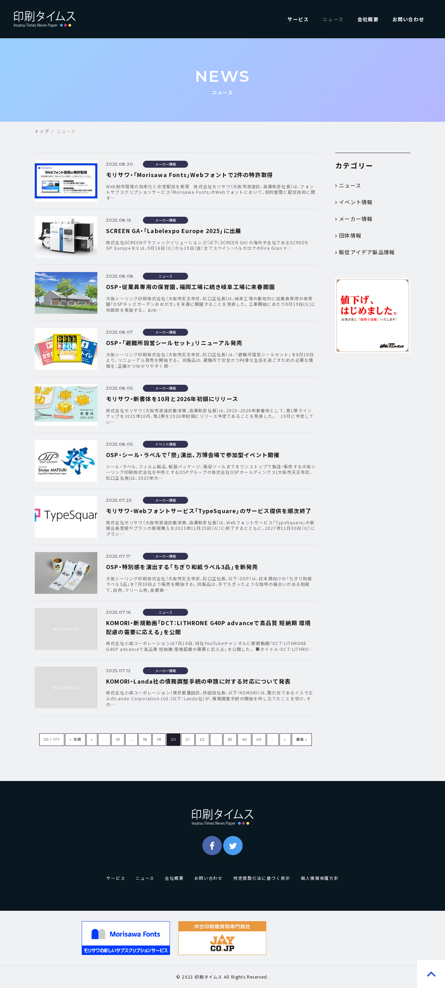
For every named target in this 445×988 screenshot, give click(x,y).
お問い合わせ (408, 19)
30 (230, 739)
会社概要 (368, 19)
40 (244, 739)
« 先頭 (75, 739)
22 (202, 739)
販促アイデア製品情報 (367, 252)
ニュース (333, 19)
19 (159, 739)
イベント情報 (356, 202)
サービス (298, 19)
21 (188, 739)
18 (145, 739)
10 (118, 739)
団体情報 (350, 235)
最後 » (302, 739)
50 (259, 739)
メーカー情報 (356, 219)
